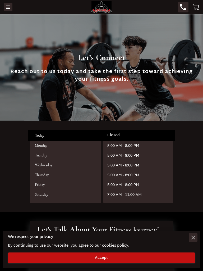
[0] (196, 7)
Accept (101, 257)
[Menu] (8, 7)
